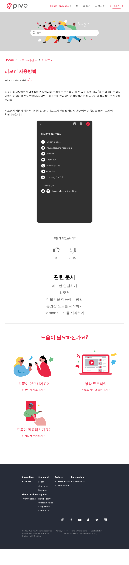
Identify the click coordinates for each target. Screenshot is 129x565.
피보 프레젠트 (27, 60)
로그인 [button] (116, 6)
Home (9, 60)
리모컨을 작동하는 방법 (64, 299)
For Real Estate (62, 485)
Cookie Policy (96, 531)
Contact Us (43, 510)
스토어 (87, 6)
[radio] (56, 253)
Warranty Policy (45, 502)
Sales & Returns (71, 533)
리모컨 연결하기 (64, 285)
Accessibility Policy (88, 533)
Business (42, 490)
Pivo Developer (78, 481)
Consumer (43, 486)
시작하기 (48, 60)
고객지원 (100, 6)
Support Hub (44, 506)
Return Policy (44, 498)
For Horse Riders (62, 481)
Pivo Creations (29, 498)
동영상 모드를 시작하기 (64, 306)
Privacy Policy (61, 531)
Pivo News (26, 481)
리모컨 (64, 292)
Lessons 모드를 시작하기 (64, 312)
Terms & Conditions (78, 531)
